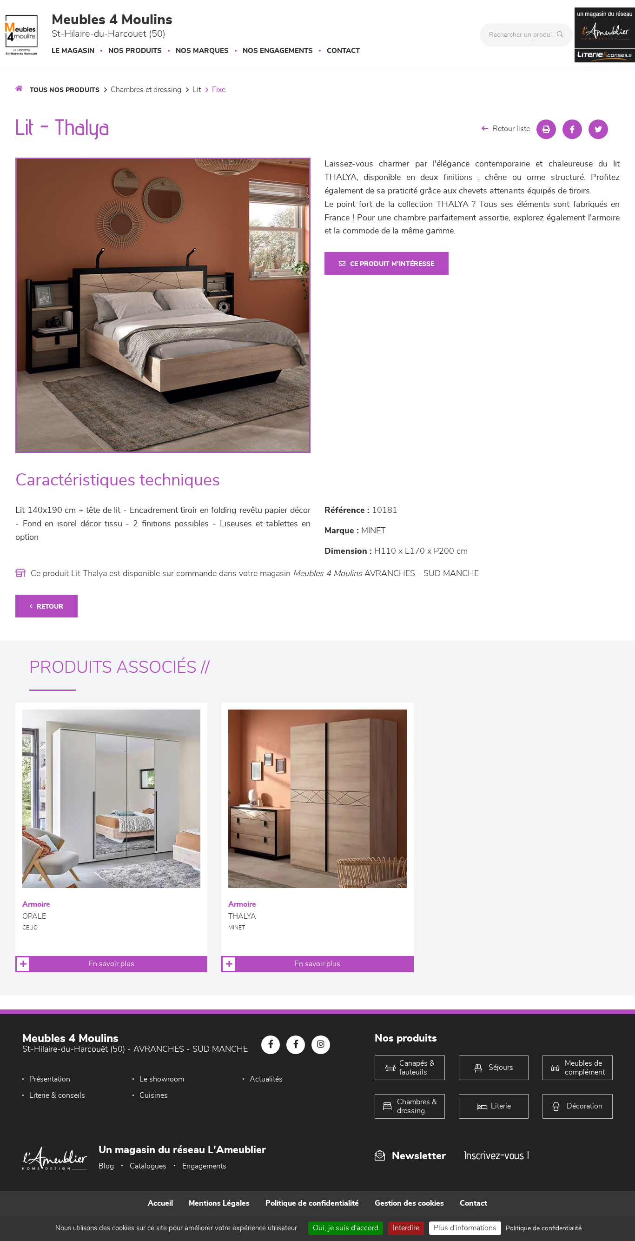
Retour (50, 607)
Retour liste (511, 129)
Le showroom (161, 1079)
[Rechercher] (562, 34)
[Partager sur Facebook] (572, 129)
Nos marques (202, 50)
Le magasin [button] (73, 50)
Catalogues (148, 1166)
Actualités (266, 1079)
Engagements (204, 1166)
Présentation (49, 1079)
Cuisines (153, 1095)
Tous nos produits (64, 90)
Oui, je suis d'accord (345, 1228)
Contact (343, 50)
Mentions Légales (219, 1203)
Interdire (406, 1228)
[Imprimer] (546, 129)
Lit (196, 89)
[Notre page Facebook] (270, 1044)
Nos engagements (278, 50)
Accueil (160, 1203)
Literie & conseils (57, 1095)
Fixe (218, 89)
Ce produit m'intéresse (392, 264)
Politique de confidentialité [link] (544, 1228)
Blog (106, 1166)
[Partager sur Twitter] (598, 129)
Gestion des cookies (409, 1203)
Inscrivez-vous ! (496, 1155)
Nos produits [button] (135, 50)
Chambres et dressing (146, 89)
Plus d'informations (465, 1228)
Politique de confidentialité (312, 1203)
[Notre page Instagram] (320, 1044)
